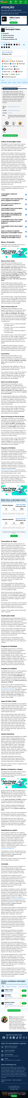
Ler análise (14, 19)
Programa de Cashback (11, 986)
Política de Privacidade (6, 1079)
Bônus (9, 82)
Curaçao (10, 112)
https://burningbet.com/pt (14, 106)
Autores (2, 1081)
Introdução (4, 82)
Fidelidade (24, 82)
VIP (3, 986)
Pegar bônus (14, 22)
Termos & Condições (16, 1079)
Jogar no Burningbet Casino (10, 135)
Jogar (24, 990)
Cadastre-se (14, 536)
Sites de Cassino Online (14, 1010)
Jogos (14, 82)
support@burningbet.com (14, 110)
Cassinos (5, 27)
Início (2, 27)
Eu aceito (14, 1096)
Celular (19, 82)
